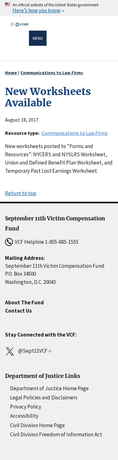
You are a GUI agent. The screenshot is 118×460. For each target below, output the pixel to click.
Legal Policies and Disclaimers (43, 397)
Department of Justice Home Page (49, 388)
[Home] (19, 39)
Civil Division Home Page (37, 425)
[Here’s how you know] (59, 8)
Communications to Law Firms (51, 72)
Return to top (20, 193)
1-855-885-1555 (61, 241)
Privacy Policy (25, 406)
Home (11, 72)
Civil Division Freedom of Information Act (56, 434)
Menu (38, 38)
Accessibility (24, 415)
